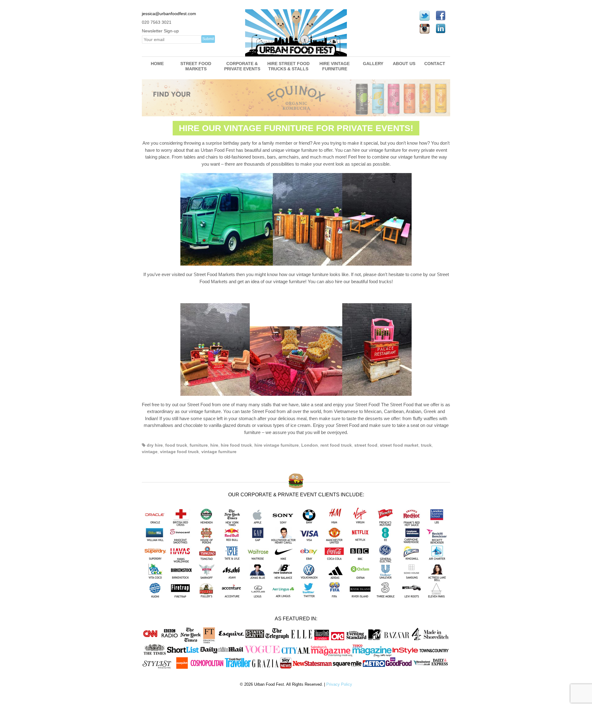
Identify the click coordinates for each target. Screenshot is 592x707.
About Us (404, 63)
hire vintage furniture (276, 445)
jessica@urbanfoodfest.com (169, 13)
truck (426, 445)
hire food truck (236, 445)
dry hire (155, 445)
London (309, 445)
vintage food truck (179, 451)
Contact (434, 63)
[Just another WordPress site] (296, 53)
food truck (176, 445)
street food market (399, 445)
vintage (150, 451)
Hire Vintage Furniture (334, 66)
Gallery (373, 63)
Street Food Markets (195, 66)
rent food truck (336, 445)
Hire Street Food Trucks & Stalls (288, 66)
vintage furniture (218, 451)
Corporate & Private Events (242, 66)
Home (157, 63)
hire (214, 445)
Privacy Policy (339, 684)
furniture (199, 445)
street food (365, 445)
